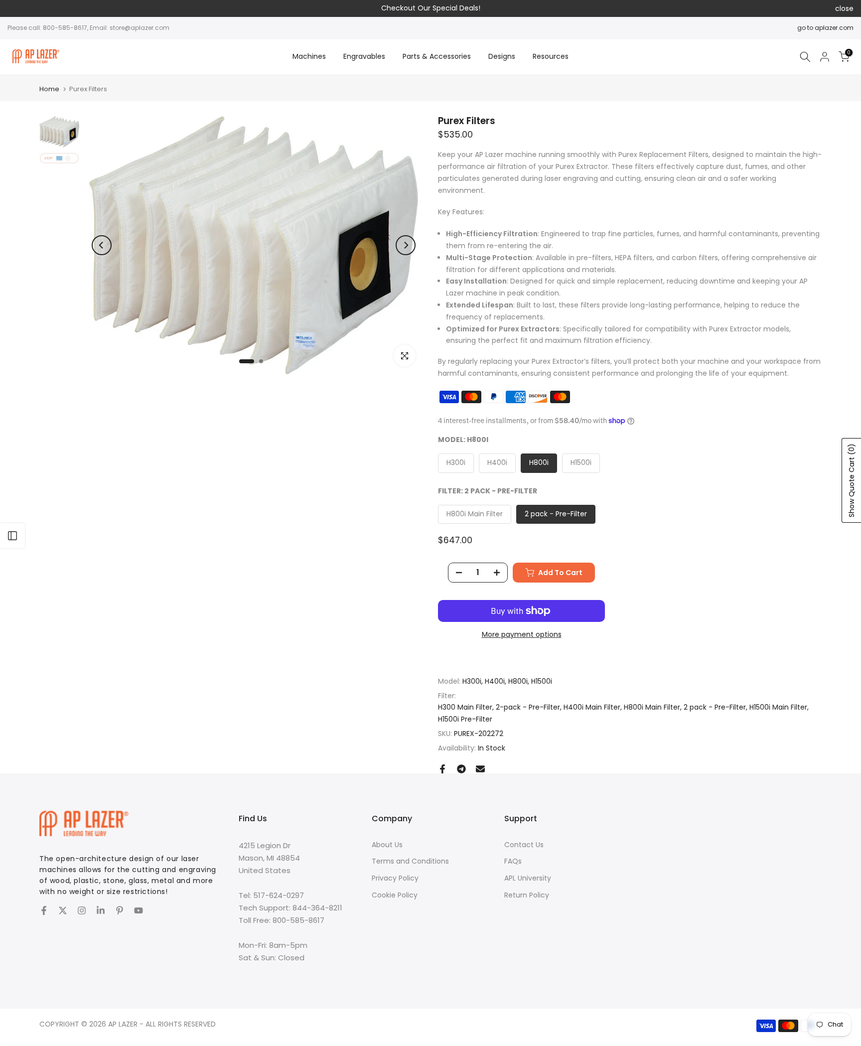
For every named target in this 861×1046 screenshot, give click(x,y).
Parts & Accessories (437, 56)
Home (49, 89)
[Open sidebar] (12, 535)
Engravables (364, 56)
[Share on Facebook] (442, 768)
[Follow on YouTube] (138, 910)
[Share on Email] (480, 768)
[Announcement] (430, 8)
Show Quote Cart (852, 480)
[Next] (406, 245)
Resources (551, 56)
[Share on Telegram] (461, 768)
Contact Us (524, 845)
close (16, 8)
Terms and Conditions (410, 861)
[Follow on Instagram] (81, 910)
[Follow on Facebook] (43, 910)
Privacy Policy (395, 878)
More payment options (522, 634)
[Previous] (102, 245)
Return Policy (526, 895)
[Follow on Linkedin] (100, 910)
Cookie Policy (395, 895)
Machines (309, 56)
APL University (527, 878)
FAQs (513, 861)
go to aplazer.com (825, 27)
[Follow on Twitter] (62, 910)
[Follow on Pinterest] (119, 910)
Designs (501, 56)
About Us (387, 845)
